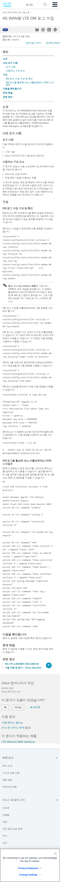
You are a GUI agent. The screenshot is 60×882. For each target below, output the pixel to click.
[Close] (55, 853)
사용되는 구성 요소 (15, 70)
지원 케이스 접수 (11, 722)
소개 (5, 58)
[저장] (37, 30)
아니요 (18, 707)
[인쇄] (55, 30)
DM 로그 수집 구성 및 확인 (19, 78)
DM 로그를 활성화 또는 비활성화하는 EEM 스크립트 (30, 83)
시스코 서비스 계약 (13, 727)
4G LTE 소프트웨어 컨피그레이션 (22, 664)
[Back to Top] (49, 665)
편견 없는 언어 (33, 43)
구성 (5, 74)
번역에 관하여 (53, 43)
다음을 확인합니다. (12, 88)
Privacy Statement (28, 868)
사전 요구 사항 (10, 63)
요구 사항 (10, 67)
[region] (30, 865)
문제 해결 (7, 92)
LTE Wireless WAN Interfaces (18, 742)
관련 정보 (7, 97)
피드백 (36, 707)
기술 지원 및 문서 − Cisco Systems (23, 667)
